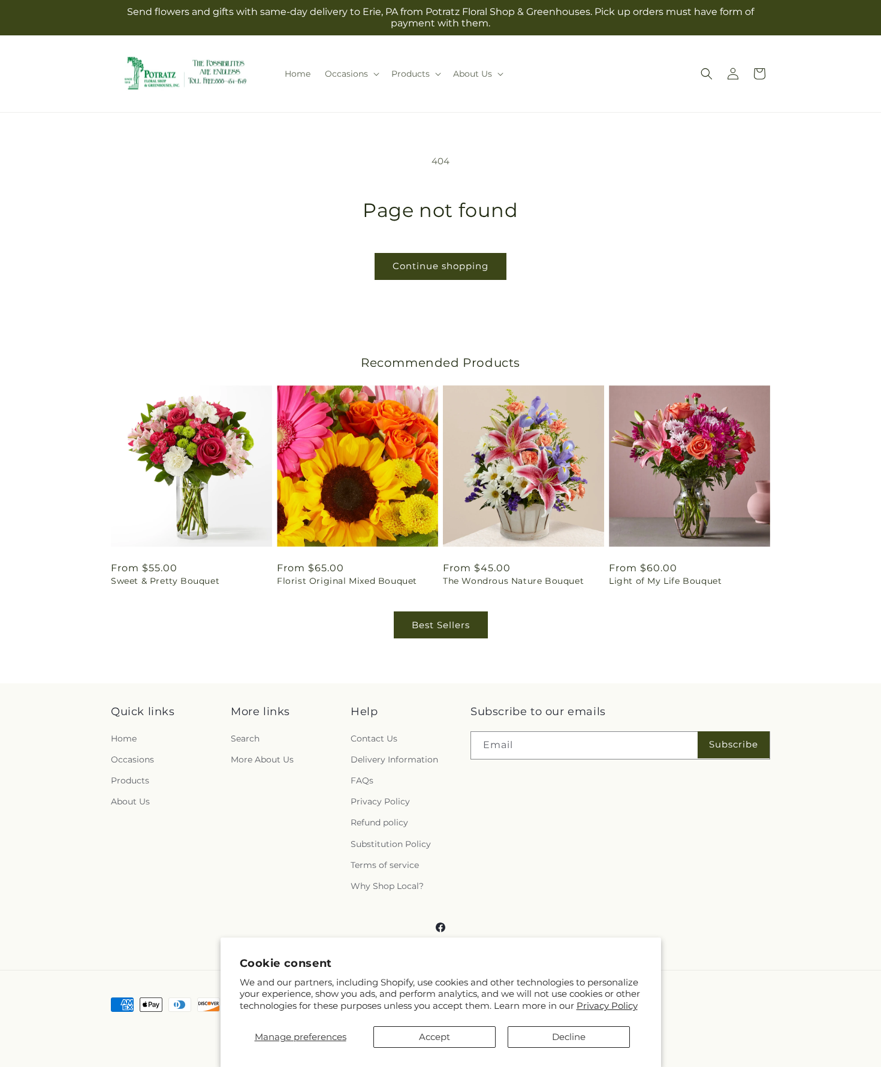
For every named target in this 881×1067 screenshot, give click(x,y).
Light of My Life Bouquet (665, 580)
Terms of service (385, 865)
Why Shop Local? (387, 886)
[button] (351, 73)
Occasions (132, 759)
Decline (569, 1036)
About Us (130, 801)
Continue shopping (440, 266)
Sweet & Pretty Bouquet (165, 580)
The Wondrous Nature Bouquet (513, 580)
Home (124, 738)
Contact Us (374, 738)
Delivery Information (394, 759)
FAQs (362, 780)
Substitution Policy (391, 844)
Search (245, 738)
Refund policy (379, 822)
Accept (434, 1036)
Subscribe (733, 744)
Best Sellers (441, 625)
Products (130, 780)
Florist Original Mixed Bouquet (347, 580)
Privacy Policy (607, 1005)
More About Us (262, 759)
